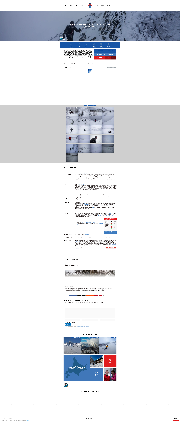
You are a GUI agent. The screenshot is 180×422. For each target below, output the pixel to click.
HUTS (97, 5)
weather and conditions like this (80, 264)
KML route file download (105, 54)
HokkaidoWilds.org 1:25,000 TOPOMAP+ (83, 209)
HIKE (76, 5)
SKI (65, 5)
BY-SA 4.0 (9, 418)
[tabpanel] (90, 289)
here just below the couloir (101, 261)
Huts (96, 361)
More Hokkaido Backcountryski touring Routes (76, 368)
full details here (81, 184)
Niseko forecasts (100, 215)
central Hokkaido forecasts (108, 215)
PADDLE (82, 5)
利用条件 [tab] (71, 286)
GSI (113, 58)
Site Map (15, 418)
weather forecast (111, 213)
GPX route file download (105, 51)
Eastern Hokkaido (96, 27)
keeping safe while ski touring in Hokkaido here (89, 222)
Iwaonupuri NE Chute (108, 345)
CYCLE (71, 5)
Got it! (176, 420)
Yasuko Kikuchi (77, 241)
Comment (66, 307)
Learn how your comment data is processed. (82, 326)
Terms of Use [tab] (66, 286)
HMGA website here (113, 244)
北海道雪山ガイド (113, 232)
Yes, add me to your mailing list (70, 322)
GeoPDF (108, 58)
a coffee (92, 247)
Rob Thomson (66, 39)
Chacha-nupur (91, 26)
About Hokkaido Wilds (110, 374)
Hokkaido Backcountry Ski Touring (86, 27)
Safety (110, 362)
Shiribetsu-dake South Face (90, 345)
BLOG (102, 5)
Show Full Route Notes (90, 277)
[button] (115, 5)
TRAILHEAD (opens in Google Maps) (81, 173)
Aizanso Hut (95, 169)
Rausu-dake (87, 234)
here (97, 169)
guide (12, 418)
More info (27, 420)
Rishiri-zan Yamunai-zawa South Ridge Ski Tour (72, 345)
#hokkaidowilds (97, 376)
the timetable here (86, 204)
